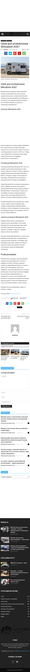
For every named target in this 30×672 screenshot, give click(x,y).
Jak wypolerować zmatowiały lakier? (6, 317)
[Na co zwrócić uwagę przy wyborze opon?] (5, 582)
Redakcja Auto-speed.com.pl (8, 423)
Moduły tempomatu (6, 606)
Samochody (3, 40)
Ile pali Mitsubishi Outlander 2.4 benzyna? (24, 358)
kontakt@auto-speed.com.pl (21, 651)
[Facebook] (13, 661)
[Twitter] (17, 661)
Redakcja (6, 49)
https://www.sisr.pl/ (15, 293)
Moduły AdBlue (5, 614)
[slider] (6, 298)
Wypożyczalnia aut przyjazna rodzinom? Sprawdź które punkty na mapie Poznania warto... (19, 547)
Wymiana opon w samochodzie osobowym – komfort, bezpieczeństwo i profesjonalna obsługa (15, 419)
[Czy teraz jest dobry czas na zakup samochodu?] (5, 352)
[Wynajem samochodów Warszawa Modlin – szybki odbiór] (5, 540)
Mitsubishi (9, 40)
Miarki (2, 616)
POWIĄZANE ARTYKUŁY (8, 343)
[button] (27, 34)
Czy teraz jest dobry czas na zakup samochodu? (5, 358)
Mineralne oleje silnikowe (7, 609)
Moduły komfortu (5, 611)
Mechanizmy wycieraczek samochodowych (12, 604)
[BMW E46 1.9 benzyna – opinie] (5, 565)
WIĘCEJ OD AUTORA (7, 346)
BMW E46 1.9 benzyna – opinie (18, 563)
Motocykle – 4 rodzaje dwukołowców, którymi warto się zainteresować (19, 572)
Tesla (2, 596)
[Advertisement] (15, 16)
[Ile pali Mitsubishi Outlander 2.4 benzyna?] (24, 352)
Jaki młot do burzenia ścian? (23, 317)
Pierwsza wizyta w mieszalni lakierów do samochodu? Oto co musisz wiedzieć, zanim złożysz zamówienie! (15, 451)
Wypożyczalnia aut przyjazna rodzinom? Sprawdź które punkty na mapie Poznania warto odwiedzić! (14, 440)
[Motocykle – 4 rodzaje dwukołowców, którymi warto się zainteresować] (5, 573)
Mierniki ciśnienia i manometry (9, 599)
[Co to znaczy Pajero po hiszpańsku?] (15, 352)
